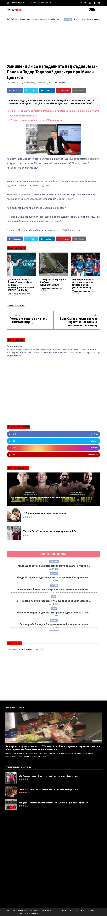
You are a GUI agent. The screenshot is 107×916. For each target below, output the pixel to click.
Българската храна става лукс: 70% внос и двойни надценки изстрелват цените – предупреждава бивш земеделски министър (52, 748)
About (33, 3)
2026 (54, 608)
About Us (73, 910)
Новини (54, 573)
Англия (48, 19)
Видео (21, 649)
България (54, 561)
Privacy (83, 910)
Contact (93, 910)
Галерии (61, 83)
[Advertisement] (53, 44)
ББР (53, 597)
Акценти (11, 305)
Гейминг (29, 649)
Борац (53, 620)
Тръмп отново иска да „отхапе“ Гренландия (36, 120)
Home (63, 910)
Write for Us (46, 3)
